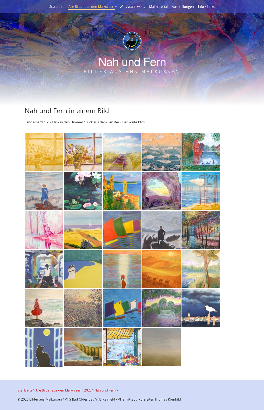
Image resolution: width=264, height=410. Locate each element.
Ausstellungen (183, 6)
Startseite (56, 6)
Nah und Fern (105, 390)
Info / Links (206, 6)
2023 (88, 390)
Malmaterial (158, 6)
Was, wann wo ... (132, 6)
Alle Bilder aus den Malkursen (91, 6)
